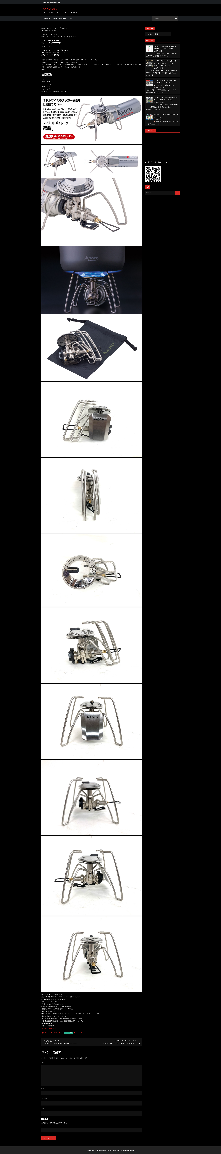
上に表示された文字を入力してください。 (54, 1123)
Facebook (47, 18)
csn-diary (50, 9)
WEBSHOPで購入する (48, 1028)
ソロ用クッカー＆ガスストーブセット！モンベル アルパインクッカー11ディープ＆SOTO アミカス (121, 1042)
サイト (43, 1108)
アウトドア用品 (68, 1032)
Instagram (62, 18)
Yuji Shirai (46, 1032)
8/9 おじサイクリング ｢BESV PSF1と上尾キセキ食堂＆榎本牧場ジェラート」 (61, 1042)
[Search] (176, 18)
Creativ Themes (128, 1150)
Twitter (54, 18)
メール (70, 18)
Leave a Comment (81, 1032)
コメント (45, 1062)
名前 (43, 1088)
